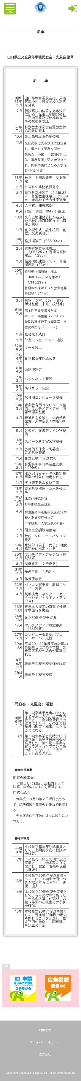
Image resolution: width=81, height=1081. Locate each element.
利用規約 (45, 1030)
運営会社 (45, 1054)
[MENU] (10, 5)
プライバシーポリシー (45, 1042)
